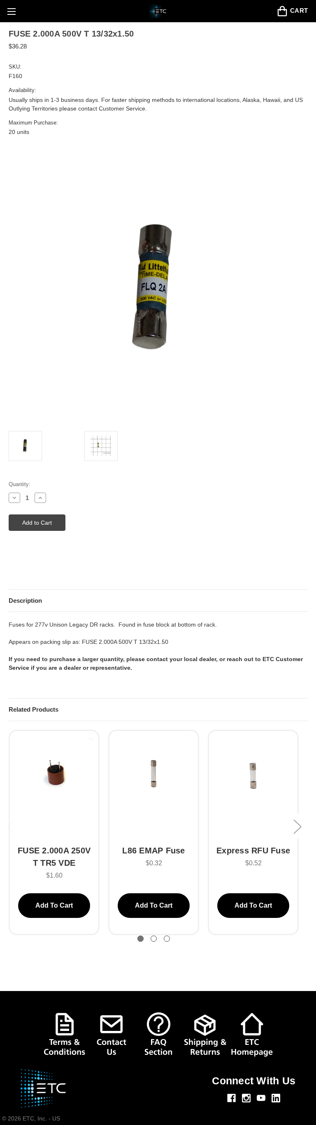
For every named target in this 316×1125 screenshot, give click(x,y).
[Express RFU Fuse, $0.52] (253, 787)
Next (297, 826)
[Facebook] (231, 1098)
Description (25, 600)
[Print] (27, 568)
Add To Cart (54, 905)
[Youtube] (261, 1098)
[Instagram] (246, 1098)
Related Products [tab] (33, 709)
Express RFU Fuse (253, 850)
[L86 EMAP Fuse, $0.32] (154, 787)
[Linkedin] (276, 1098)
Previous (10, 826)
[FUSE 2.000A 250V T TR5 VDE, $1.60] (54, 787)
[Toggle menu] (11, 11)
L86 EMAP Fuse (153, 850)
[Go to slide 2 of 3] (154, 939)
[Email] (13, 568)
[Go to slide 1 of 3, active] (140, 939)
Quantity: (19, 484)
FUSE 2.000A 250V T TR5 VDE (54, 856)
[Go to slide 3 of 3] (167, 939)
